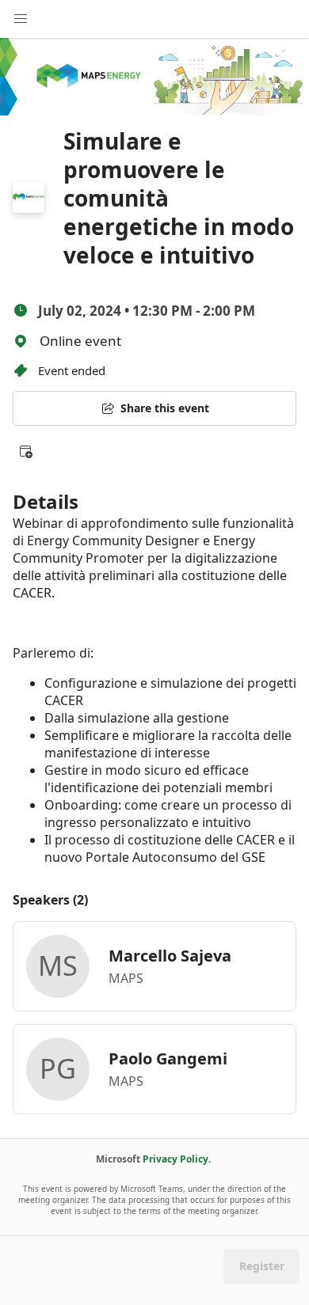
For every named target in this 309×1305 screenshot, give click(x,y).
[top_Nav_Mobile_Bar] (20, 19)
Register (261, 1265)
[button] (25, 451)
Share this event (164, 407)
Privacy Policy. (177, 1159)
